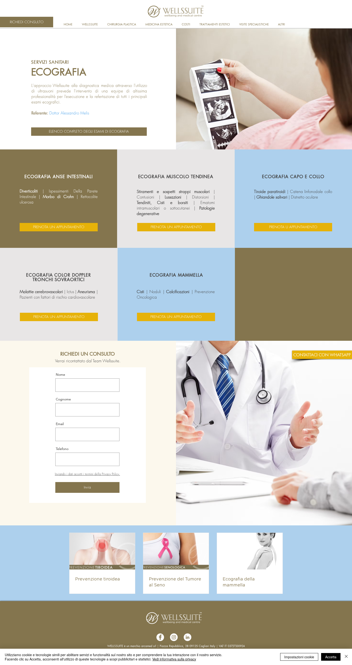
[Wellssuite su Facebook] (160, 637)
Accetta (330, 656)
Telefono (62, 448)
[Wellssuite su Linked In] (187, 637)
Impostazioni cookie (299, 656)
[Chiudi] (346, 657)
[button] (91, 24)
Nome (60, 374)
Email (60, 424)
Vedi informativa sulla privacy (174, 659)
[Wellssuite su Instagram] (174, 637)
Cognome (63, 399)
